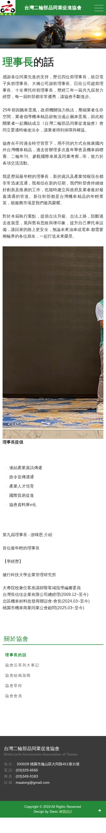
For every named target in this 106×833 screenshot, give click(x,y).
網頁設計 (66, 811)
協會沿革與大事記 (22, 665)
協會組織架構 (18, 675)
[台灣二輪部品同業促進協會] (7, 7)
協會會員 (13, 696)
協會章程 (13, 685)
